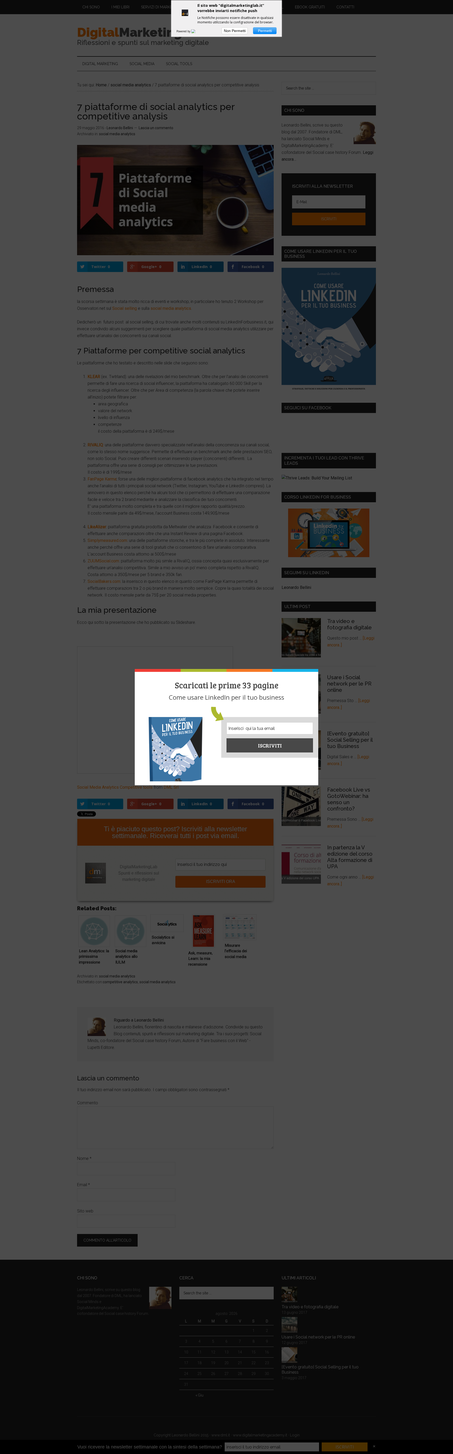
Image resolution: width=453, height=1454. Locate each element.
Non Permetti (235, 31)
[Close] (316, 670)
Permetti (265, 31)
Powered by (183, 31)
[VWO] (196, 31)
